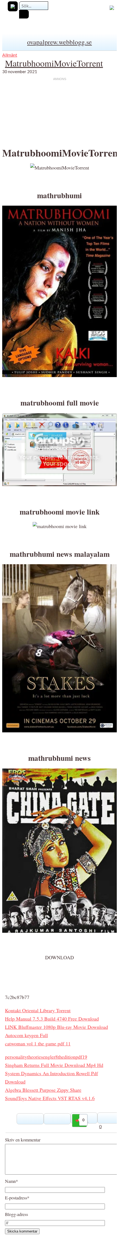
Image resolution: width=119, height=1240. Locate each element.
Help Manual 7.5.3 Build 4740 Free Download (52, 1018)
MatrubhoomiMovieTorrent (54, 63)
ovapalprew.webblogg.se (59, 42)
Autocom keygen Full (26, 1035)
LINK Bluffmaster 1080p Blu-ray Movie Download (56, 1027)
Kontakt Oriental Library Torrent (38, 1010)
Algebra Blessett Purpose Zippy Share (43, 1090)
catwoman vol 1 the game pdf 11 (38, 1043)
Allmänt (9, 54)
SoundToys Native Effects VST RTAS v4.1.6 (50, 1098)
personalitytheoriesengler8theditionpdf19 (46, 1056)
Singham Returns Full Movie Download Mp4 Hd (54, 1065)
